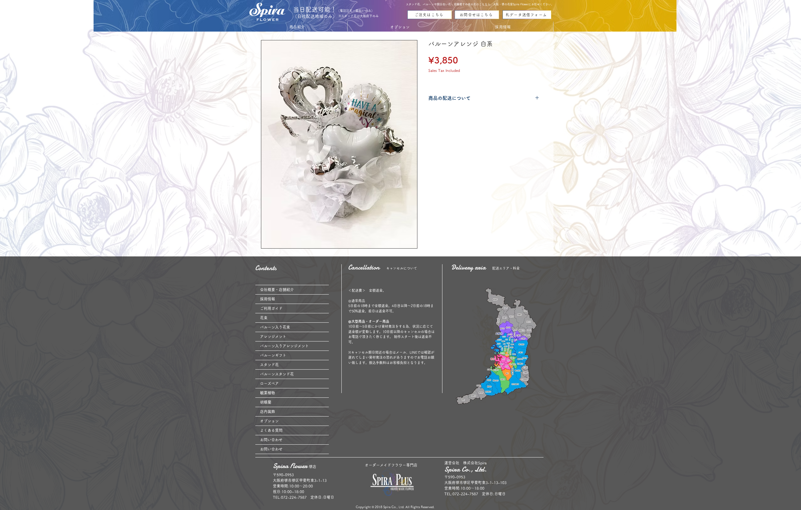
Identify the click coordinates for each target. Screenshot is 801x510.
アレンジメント (273, 336)
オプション (269, 421)
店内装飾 (267, 411)
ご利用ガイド (271, 308)
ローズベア (269, 383)
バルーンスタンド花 (277, 374)
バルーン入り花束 (275, 327)
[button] (297, 27)
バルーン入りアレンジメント (284, 346)
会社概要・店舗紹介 (277, 289)
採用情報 (267, 299)
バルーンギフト (273, 355)
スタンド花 (269, 364)
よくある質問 (271, 430)
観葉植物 (267, 393)
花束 (264, 318)
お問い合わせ (271, 440)
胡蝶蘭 (265, 402)
